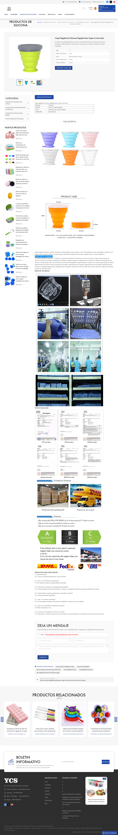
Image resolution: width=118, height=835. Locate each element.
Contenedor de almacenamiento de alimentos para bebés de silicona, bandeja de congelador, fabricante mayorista (73, 730)
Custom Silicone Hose (52, 828)
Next (115, 719)
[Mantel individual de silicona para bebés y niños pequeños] (101, 714)
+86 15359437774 (23, 796)
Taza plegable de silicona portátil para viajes (48, 672)
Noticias (42, 14)
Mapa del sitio (76, 832)
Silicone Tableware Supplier (73, 828)
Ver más (19, 138)
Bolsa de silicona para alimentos (71, 794)
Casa (6, 14)
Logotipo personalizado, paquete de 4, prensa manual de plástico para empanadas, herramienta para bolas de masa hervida (45, 730)
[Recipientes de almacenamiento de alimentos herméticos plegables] (10, 244)
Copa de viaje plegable (83, 666)
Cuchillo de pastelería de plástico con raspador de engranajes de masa (23, 206)
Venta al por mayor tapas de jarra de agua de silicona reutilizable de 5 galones (22, 267)
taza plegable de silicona (82, 22)
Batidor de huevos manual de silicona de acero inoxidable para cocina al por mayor (96, 801)
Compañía (14, 14)
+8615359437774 (16, 799)
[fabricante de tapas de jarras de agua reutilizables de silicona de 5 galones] (10, 256)
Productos (48, 788)
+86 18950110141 (72, 2)
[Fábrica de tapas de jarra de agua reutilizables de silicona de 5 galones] (10, 281)
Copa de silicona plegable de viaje (65, 666)
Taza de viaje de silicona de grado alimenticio (49, 669)
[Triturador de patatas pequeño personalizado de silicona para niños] (10, 232)
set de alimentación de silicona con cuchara (71, 803)
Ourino (44, 828)
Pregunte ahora (63, 68)
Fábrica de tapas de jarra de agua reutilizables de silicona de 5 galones (22, 279)
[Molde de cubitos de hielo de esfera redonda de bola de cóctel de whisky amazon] (10, 184)
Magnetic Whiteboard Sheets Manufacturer (91, 828)
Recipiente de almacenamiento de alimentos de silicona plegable (72, 798)
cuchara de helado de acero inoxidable (70, 817)
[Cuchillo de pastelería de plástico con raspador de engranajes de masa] (10, 208)
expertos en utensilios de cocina (14, 103)
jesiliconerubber (27, 828)
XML (83, 832)
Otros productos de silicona (66, 22)
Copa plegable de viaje (70, 669)
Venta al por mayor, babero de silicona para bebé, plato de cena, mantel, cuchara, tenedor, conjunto (22, 133)
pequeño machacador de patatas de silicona (71, 812)
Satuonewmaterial (36, 828)
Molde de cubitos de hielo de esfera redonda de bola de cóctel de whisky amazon (22, 182)
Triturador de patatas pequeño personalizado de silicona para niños (22, 230)
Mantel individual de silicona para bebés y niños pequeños (101, 730)
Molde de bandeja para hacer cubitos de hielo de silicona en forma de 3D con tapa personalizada (22, 157)
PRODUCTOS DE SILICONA (28, 14)
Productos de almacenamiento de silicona (16, 108)
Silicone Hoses (18, 828)
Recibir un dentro (106, 8)
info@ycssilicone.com (98, 2)
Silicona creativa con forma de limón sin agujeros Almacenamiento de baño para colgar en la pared (22, 194)
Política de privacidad (91, 832)
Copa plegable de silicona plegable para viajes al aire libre (61, 634)
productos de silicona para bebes (14, 114)
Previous (2, 719)
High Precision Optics (10, 830)
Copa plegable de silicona (86, 669)
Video (60, 14)
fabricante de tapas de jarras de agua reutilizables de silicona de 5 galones (22, 255)
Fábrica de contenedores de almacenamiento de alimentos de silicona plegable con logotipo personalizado (22, 145)
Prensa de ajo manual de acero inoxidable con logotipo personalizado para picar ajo (22, 218)
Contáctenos (69, 14)
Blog (46, 803)
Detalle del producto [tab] (44, 97)
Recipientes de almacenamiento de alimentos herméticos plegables (22, 243)
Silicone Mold (62, 828)
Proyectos (52, 14)
